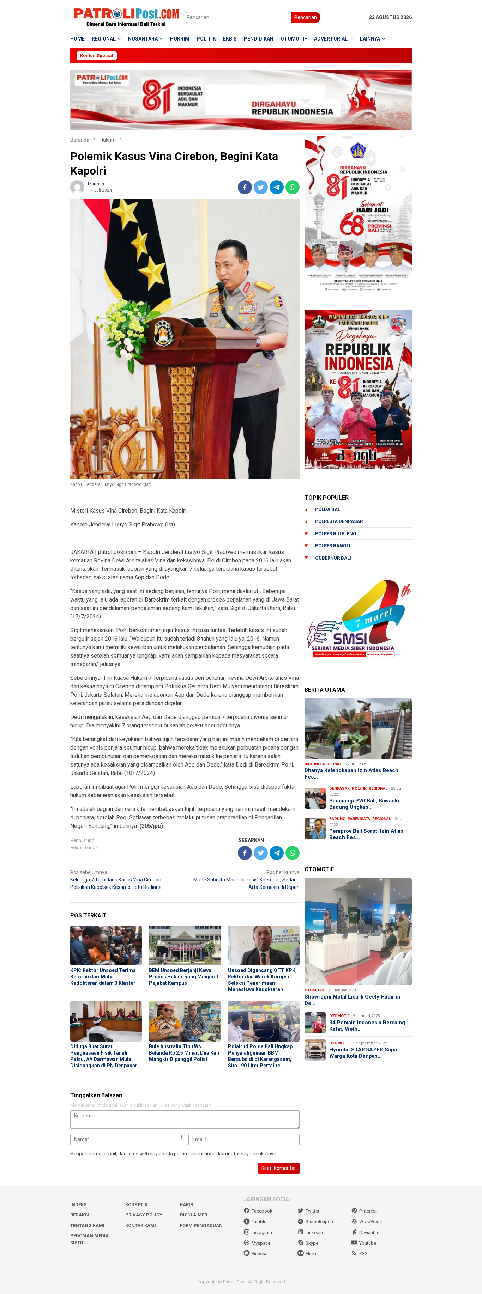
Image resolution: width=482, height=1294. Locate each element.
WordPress (370, 1221)
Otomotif (315, 990)
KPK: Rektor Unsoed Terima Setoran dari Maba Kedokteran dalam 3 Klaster (103, 977)
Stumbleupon (319, 1221)
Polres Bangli (332, 545)
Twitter (312, 1211)
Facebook (262, 1211)
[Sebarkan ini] (245, 187)
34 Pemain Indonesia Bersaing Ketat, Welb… (367, 1025)
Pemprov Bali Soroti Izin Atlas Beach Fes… (366, 834)
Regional (332, 764)
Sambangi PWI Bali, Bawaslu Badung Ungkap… (364, 804)
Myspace (261, 1243)
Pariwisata (359, 819)
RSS (363, 1253)
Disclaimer (193, 1214)
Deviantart (369, 1232)
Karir (186, 1204)
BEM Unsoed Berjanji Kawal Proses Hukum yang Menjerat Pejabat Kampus (183, 977)
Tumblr (258, 1221)
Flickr (311, 1253)
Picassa (259, 1253)
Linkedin (314, 1232)
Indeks (78, 1204)
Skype (312, 1243)
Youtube (367, 1243)
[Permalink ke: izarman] (77, 187)
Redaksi (79, 1214)
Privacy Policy (143, 1214)
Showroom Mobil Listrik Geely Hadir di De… (352, 1000)
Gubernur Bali (333, 558)
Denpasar (339, 788)
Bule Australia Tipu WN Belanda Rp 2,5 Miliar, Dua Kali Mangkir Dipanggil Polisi (184, 1053)
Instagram (262, 1232)
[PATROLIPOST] (126, 17)
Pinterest (368, 1211)
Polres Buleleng (335, 533)
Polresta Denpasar (339, 521)
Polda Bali (328, 509)
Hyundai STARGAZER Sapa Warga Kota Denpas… (363, 1052)
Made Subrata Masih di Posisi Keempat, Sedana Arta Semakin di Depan (246, 879)
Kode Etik (136, 1204)
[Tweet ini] (261, 187)
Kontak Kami (140, 1225)
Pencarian (305, 17)
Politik (359, 788)
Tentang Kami (87, 1225)
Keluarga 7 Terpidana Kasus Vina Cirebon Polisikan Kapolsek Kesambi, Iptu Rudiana (116, 879)
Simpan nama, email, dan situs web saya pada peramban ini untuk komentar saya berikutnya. (173, 1153)
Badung (313, 764)
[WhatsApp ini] (292, 187)
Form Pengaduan (201, 1225)
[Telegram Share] (277, 187)
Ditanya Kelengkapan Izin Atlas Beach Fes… (351, 773)
